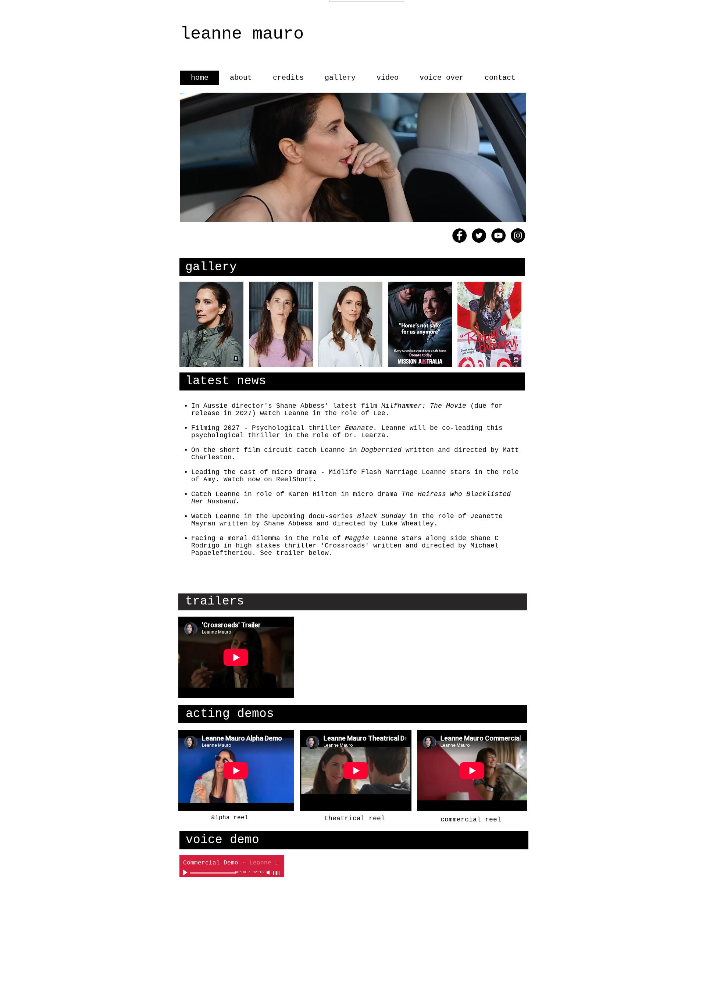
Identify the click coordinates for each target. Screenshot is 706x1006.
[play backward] (188, 324)
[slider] (277, 873)
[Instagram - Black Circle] (518, 235)
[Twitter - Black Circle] (479, 235)
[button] (211, 324)
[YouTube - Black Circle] (498, 235)
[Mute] (268, 872)
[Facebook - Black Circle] (459, 235)
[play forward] (516, 324)
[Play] (186, 872)
